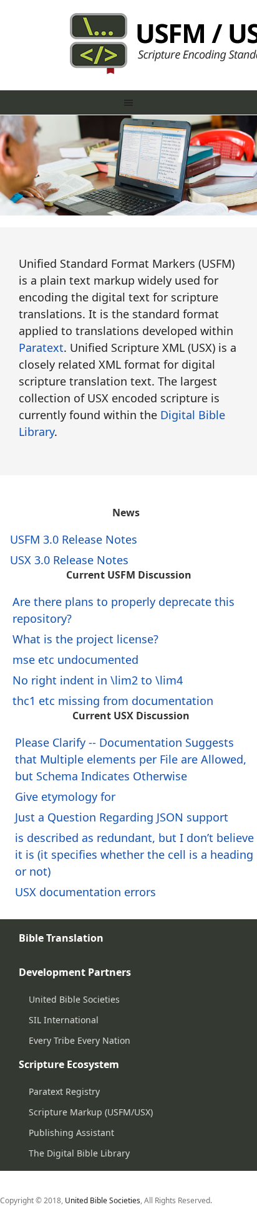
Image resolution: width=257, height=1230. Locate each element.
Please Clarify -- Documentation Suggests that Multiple (130, 759)
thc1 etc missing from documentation (112, 700)
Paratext (41, 347)
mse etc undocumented (75, 659)
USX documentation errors (85, 891)
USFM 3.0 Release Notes (73, 539)
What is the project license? (85, 639)
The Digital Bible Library (79, 1153)
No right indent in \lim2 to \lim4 (97, 680)
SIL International (64, 1020)
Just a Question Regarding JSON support (121, 817)
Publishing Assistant (71, 1132)
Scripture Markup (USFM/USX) (91, 1112)
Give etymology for (65, 796)
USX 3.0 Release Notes (69, 559)
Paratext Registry (64, 1091)
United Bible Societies (74, 999)
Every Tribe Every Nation (79, 1040)
